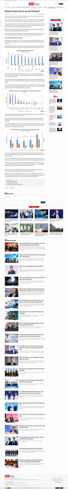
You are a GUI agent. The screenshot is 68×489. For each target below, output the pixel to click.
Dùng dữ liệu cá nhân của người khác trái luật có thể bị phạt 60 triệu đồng (41, 220)
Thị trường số (34, 7)
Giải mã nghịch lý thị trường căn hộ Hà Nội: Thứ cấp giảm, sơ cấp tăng (56, 234)
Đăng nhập (61, 3)
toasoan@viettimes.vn (57, 478)
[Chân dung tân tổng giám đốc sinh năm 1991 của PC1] (59, 124)
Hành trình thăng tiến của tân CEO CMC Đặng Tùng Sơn (32, 403)
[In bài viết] (39, 14)
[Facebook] (1, 20)
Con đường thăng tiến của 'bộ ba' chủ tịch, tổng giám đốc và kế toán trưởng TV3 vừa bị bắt (31, 392)
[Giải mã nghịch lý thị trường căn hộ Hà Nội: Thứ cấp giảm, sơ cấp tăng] (56, 227)
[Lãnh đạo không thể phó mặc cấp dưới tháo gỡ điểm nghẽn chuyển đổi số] (26, 213)
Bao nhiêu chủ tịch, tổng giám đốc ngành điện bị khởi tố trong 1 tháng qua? (31, 381)
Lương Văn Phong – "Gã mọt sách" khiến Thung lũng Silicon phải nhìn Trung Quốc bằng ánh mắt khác (54, 49)
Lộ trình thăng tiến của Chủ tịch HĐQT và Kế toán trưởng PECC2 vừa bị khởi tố (53, 34)
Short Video (40, 7)
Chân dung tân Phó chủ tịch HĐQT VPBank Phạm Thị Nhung (31, 312)
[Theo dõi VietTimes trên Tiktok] (60, 482)
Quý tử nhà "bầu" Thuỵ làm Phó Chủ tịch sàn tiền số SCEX (32, 415)
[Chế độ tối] (57, 3)
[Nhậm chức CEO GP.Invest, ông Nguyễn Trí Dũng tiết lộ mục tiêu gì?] (11, 360)
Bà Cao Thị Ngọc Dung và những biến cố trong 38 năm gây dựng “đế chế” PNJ (53, 64)
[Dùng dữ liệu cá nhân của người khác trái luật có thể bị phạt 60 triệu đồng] (41, 213)
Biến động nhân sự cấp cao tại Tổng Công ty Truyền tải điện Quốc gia (54, 78)
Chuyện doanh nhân (51, 7)
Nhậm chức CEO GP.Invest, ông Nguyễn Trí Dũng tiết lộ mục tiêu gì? (31, 358)
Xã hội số (9, 7)
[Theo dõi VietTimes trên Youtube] (58, 482)
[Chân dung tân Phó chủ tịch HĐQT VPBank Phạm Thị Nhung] (11, 315)
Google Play (61, 488)
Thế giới (45, 7)
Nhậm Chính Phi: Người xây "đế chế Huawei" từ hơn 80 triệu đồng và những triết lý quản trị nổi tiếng (32, 289)
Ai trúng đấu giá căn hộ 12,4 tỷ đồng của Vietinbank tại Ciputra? (26, 234)
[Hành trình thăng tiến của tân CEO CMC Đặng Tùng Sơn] (11, 406)
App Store (57, 488)
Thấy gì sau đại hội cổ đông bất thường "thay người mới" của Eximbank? (54, 91)
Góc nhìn (13, 7)
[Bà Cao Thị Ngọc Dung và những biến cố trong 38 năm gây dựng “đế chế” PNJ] (55, 57)
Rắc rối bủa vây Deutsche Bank (12, 181)
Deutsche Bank (20, 40)
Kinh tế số (18, 7)
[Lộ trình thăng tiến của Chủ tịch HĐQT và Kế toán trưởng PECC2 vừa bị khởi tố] (55, 27)
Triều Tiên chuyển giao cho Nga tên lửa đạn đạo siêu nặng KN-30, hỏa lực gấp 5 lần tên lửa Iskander (41, 234)
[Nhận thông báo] (55, 3)
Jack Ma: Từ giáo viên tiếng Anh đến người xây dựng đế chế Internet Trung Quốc (52, 101)
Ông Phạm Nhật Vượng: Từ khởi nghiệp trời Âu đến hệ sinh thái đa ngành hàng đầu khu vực (52, 109)
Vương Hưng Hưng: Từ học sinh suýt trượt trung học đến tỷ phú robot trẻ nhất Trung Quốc (31, 335)
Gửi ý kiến (43, 202)
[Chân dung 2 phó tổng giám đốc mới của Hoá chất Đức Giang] (11, 372)
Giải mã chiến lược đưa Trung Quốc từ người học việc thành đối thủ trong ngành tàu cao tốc (11, 220)
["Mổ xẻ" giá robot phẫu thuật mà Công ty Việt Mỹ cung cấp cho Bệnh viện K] (11, 227)
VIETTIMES (34, 3)
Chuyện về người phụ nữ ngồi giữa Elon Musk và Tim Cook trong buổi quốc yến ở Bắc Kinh (31, 460)
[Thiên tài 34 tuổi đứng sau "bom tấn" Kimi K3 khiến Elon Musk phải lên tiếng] (59, 129)
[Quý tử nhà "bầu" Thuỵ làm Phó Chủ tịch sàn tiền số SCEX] (11, 418)
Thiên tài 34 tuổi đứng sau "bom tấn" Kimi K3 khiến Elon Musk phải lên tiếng (52, 130)
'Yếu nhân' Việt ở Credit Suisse (12, 183)
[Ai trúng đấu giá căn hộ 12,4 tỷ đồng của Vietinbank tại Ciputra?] (26, 227)
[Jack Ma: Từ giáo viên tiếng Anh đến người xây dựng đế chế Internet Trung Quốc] (59, 100)
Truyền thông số (59, 7)
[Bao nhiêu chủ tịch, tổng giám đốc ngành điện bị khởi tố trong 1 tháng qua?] (11, 383)
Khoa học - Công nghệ (25, 7)
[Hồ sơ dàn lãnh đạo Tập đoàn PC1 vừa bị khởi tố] (11, 452)
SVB (21, 19)
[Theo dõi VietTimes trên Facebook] (55, 482)
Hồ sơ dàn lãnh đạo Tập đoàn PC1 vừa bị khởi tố (31, 448)
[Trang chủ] (5, 7)
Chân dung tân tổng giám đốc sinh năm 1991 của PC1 (52, 123)
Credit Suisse (26, 19)
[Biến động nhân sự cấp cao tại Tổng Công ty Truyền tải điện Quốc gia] (55, 71)
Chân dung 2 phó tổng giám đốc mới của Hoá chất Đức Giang (31, 369)
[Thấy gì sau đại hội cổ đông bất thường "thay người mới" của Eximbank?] (55, 85)
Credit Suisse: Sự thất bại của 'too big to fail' (14, 184)
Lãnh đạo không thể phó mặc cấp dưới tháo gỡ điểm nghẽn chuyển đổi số (26, 220)
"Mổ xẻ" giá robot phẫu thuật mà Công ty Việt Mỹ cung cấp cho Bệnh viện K (11, 234)
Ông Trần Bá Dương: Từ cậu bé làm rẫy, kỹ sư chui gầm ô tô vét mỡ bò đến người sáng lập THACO (31, 301)
